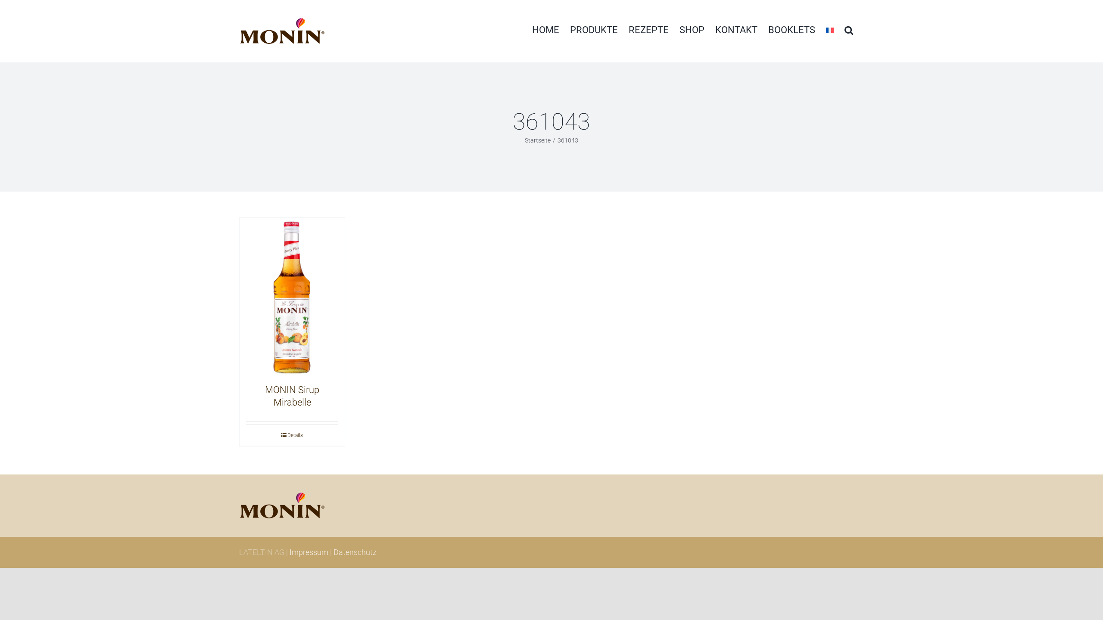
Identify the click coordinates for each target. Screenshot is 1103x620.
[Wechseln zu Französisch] (830, 30)
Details (295, 435)
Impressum (309, 552)
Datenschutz (355, 552)
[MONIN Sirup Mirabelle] (292, 296)
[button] (848, 30)
